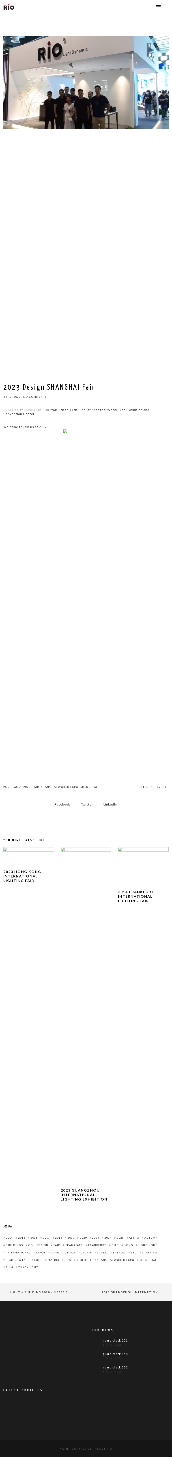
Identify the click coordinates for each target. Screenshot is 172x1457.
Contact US (82, 1448)
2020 (83, 1237)
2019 (71, 1237)
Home (64, 1448)
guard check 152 (115, 1367)
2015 (21, 1237)
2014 (9, 1237)
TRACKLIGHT (28, 1267)
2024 (108, 1237)
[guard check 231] (96, 1343)
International (18, 1252)
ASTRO (134, 1237)
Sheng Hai (88, 786)
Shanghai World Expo (59, 786)
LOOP (38, 1259)
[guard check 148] (96, 1356)
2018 (58, 1237)
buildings (14, 1245)
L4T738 (86, 1252)
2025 (120, 1237)
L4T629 (70, 1252)
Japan (40, 1252)
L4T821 (102, 1252)
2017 (46, 1237)
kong (55, 1252)
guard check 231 (115, 1340)
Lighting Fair (17, 1259)
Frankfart (74, 1245)
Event (162, 786)
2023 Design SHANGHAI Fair (26, 410)
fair (35, 786)
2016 (34, 1237)
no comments (35, 396)
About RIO (103, 1448)
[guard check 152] (96, 1370)
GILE (115, 1245)
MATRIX (53, 1259)
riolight (84, 1259)
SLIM (9, 1267)
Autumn (151, 1237)
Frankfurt (97, 1245)
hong (128, 1245)
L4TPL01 (119, 1252)
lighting (149, 1252)
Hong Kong (148, 1245)
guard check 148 (115, 1354)
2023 (26, 786)
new (67, 1259)
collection (38, 1245)
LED (134, 1252)
